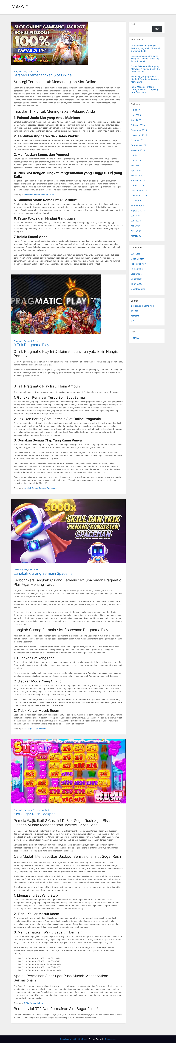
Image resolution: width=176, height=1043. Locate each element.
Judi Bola (135, 254)
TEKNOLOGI (137, 284)
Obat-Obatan (137, 259)
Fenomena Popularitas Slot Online (39, 194)
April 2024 (136, 231)
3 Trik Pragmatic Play (31, 345)
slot (132, 320)
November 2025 (139, 135)
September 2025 (139, 145)
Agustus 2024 (138, 210)
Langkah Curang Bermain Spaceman (40, 488)
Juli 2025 (135, 155)
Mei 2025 (135, 165)
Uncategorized (138, 289)
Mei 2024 (135, 226)
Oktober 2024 (138, 200)
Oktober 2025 (138, 140)
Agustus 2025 (138, 150)
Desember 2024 (139, 190)
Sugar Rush (44, 810)
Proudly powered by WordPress (74, 1039)
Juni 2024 (136, 221)
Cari (133, 24)
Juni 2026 (136, 115)
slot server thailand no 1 (142, 306)
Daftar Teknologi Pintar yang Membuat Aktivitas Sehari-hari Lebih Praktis (146, 69)
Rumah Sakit (137, 269)
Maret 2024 (136, 236)
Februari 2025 (138, 180)
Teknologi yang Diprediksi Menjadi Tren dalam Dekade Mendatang (145, 79)
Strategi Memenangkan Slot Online (43, 75)
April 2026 (136, 120)
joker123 (135, 338)
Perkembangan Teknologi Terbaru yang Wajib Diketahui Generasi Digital (145, 48)
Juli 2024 (135, 216)
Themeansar (110, 1039)
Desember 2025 (139, 130)
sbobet (134, 311)
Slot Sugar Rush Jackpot (35, 728)
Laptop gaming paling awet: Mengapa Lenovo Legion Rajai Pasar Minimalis (146, 58)
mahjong (135, 316)
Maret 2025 (136, 175)
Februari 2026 (138, 125)
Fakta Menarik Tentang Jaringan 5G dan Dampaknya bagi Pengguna (145, 89)
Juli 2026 (135, 110)
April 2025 (136, 170)
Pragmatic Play (20, 71)
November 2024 (139, 195)
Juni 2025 (136, 160)
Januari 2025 (137, 185)
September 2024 (139, 205)
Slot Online (33, 71)
